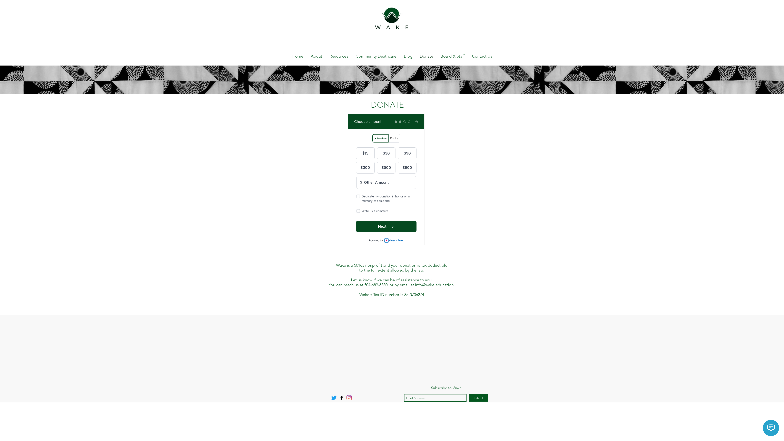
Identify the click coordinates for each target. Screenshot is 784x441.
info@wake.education (434, 284)
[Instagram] (349, 397)
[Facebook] (341, 397)
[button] (387, 105)
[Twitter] (334, 397)
